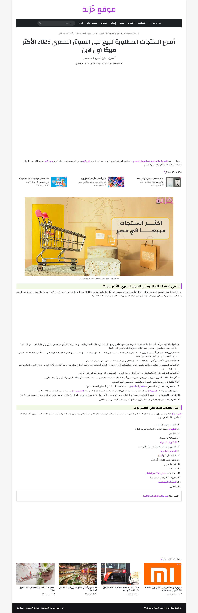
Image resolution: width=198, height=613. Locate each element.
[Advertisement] (99, 90)
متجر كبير (48, 161)
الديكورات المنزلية (168, 442)
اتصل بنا (20, 608)
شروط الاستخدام (32, 608)
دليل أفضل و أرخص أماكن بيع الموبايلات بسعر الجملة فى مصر (92, 180)
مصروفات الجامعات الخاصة (155, 495)
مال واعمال (156, 23)
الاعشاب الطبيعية (169, 451)
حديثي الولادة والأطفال (156, 473)
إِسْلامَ (113, 23)
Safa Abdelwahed (112, 63)
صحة (122, 23)
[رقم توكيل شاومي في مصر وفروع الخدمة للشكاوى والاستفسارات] (163, 574)
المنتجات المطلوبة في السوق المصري (150, 161)
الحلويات (173, 429)
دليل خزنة (125, 33)
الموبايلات (152, 390)
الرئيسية (134, 33)
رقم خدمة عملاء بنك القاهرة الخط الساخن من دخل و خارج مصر (121, 589)
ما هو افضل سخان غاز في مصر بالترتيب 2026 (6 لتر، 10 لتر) (150, 180)
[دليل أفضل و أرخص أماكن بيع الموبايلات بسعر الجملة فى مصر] (116, 182)
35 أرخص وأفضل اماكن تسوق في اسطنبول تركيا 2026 (78, 589)
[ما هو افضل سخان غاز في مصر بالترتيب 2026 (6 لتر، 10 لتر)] (173, 182)
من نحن (60, 608)
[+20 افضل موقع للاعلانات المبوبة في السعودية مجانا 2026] (59, 182)
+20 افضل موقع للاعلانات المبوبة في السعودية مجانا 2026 (34, 180)
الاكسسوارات (78, 390)
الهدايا (160, 455)
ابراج (81, 23)
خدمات (142, 23)
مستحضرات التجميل (138, 386)
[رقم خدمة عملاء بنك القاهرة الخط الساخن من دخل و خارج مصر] (120, 574)
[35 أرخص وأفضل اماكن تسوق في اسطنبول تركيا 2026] (78, 574)
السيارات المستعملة (167, 481)
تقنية (131, 23)
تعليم (104, 23)
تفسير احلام (92, 23)
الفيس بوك (177, 413)
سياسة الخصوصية (48, 608)
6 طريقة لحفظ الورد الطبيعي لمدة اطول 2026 (37, 589)
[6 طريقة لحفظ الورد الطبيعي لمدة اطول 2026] (35, 574)
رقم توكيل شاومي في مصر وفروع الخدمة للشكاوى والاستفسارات (163, 589)
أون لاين (86, 161)
